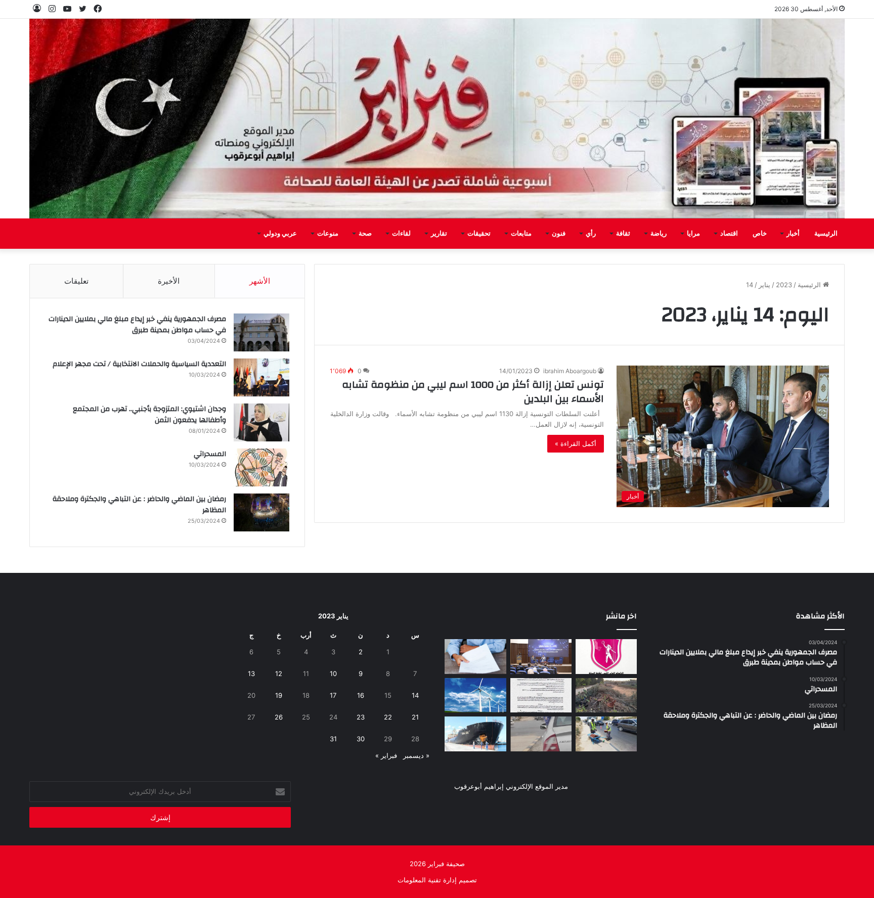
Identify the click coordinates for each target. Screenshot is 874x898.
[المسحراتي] (261, 467)
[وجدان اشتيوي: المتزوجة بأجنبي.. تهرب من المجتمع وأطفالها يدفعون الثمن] (261, 422)
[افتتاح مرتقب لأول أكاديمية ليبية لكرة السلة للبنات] (606, 656)
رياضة (658, 233)
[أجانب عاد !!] (606, 695)
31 (333, 739)
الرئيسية (826, 233)
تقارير (439, 233)
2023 (784, 285)
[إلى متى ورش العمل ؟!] (475, 695)
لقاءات (401, 233)
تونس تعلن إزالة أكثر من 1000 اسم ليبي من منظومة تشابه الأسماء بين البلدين (473, 391)
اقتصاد (729, 233)
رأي (591, 233)
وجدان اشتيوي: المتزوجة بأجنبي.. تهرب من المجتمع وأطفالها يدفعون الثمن (149, 414)
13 (251, 673)
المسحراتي (210, 454)
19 (278, 695)
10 (333, 673)
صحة (365, 233)
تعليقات (76, 281)
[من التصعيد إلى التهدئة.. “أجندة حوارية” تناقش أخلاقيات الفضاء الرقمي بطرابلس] (541, 656)
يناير (764, 285)
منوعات (327, 233)
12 (278, 673)
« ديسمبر (416, 755)
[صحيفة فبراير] (437, 118)
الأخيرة (169, 281)
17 (333, 695)
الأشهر (259, 281)
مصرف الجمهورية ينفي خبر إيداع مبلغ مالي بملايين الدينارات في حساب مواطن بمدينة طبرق (137, 324)
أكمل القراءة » (575, 443)
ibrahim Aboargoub (569, 371)
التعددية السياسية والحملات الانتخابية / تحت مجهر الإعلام (139, 364)
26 (279, 717)
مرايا (693, 233)
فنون (558, 233)
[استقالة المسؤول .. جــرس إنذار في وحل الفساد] (475, 656)
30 (361, 739)
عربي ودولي (280, 233)
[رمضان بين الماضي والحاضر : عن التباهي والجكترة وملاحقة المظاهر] (261, 512)
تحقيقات (479, 233)
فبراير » (386, 755)
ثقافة (623, 233)
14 (415, 695)
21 (415, 717)
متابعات (521, 233)
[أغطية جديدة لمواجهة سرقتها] (606, 733)
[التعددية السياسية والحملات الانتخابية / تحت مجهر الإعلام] (261, 377)
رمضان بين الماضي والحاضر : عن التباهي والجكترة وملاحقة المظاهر (139, 504)
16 (360, 695)
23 (361, 717)
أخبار (793, 233)
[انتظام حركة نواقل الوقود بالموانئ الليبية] (475, 733)
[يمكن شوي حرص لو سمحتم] (541, 733)
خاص (760, 233)
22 (388, 717)
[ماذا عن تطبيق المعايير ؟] (541, 695)
